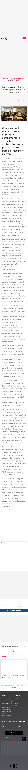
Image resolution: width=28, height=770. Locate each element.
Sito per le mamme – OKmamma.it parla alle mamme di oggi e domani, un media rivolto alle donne (14, 685)
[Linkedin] (24, 739)
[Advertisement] (14, 585)
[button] (24, 38)
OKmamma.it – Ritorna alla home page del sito (14, 606)
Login (8, 737)
